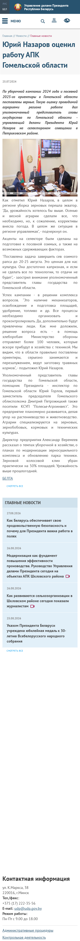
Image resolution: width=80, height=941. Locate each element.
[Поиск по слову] (44, 21)
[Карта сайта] (54, 21)
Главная (7, 36)
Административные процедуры (27, 930)
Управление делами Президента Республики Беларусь (46, 7)
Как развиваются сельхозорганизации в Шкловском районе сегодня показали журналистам (39, 600)
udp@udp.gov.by (28, 908)
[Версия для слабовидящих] (67, 21)
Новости (21, 36)
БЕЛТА (7, 478)
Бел (4, 9)
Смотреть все (15, 650)
